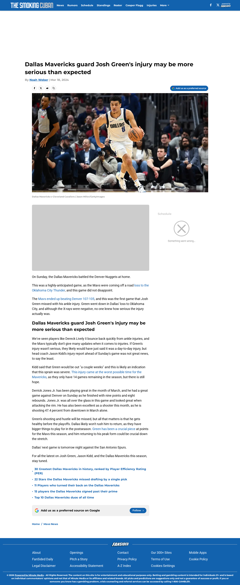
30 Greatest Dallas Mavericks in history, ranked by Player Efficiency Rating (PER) (90, 471)
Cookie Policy (198, 559)
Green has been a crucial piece (113, 429)
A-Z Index (124, 566)
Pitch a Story (79, 559)
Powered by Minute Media (29, 575)
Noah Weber (38, 80)
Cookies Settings (163, 566)
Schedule (87, 5)
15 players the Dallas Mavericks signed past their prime (75, 491)
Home (36, 524)
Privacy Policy (127, 559)
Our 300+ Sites (161, 552)
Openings (76, 552)
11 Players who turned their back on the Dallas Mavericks (77, 485)
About (36, 552)
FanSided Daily (42, 559)
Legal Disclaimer (44, 566)
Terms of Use (160, 559)
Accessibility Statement (86, 566)
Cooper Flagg (134, 5)
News (60, 5)
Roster (118, 5)
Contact (123, 552)
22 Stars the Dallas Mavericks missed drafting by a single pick (80, 479)
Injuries (152, 5)
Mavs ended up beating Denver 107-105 (66, 299)
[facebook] (211, 5)
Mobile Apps (198, 552)
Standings (103, 5)
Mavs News (51, 524)
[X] (218, 5)
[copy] (53, 88)
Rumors (72, 5)
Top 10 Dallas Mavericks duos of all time (64, 497)
